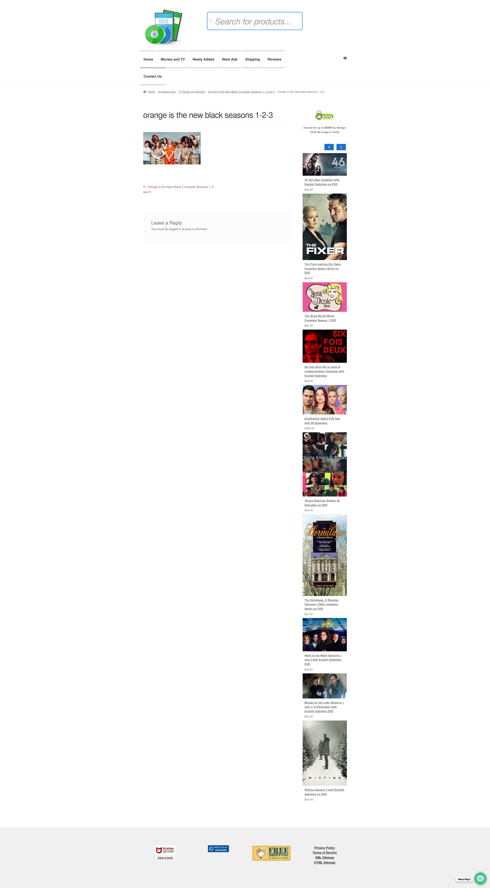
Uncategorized (167, 92)
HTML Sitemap (324, 862)
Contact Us (153, 76)
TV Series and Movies (191, 92)
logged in (175, 229)
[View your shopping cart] (325, 56)
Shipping (252, 59)
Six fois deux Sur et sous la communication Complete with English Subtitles (324, 371)
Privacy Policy (324, 847)
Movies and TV (173, 59)
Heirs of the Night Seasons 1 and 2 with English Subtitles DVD (323, 659)
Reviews (274, 59)
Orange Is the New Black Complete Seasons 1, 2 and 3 (241, 92)
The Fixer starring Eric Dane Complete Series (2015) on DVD (323, 268)
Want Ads (230, 59)
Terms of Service (325, 852)
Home (148, 59)
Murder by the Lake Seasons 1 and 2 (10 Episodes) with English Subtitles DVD (324, 707)
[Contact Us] (480, 878)
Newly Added (203, 59)
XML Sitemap (324, 857)
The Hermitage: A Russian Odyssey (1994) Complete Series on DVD (322, 604)
